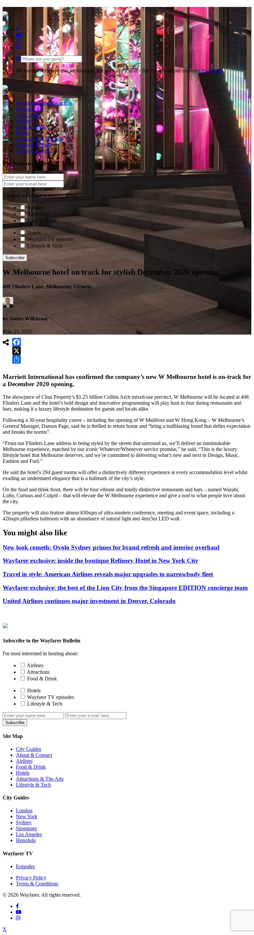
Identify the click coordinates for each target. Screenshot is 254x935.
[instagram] (18, 41)
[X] (16, 350)
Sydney (24, 822)
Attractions (38, 214)
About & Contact (34, 755)
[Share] (16, 359)
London (24, 810)
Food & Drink (42, 221)
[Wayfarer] (5, 624)
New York (26, 816)
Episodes (25, 866)
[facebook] (17, 29)
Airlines (35, 207)
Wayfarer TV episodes (50, 239)
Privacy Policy (31, 877)
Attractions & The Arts (40, 779)
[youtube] (18, 35)
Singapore (26, 828)
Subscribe (14, 257)
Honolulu (26, 840)
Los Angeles (29, 834)
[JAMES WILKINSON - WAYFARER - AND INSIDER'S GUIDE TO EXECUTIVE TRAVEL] (5, 13)
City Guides (210, 70)
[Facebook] (16, 342)
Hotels (34, 232)
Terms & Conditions (37, 883)
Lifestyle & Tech (44, 246)
